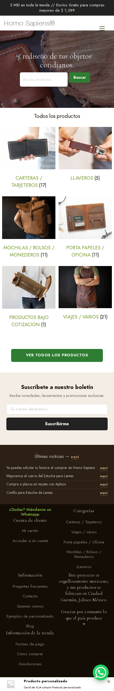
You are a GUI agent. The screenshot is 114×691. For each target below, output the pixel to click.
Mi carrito (30, 530)
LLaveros (84, 566)
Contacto (30, 596)
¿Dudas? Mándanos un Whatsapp (30, 512)
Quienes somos (30, 606)
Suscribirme (57, 424)
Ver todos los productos (57, 355)
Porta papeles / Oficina (84, 542)
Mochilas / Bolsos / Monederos (84, 555)
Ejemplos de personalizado (30, 616)
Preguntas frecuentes (30, 586)
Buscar (79, 77)
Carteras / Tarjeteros (84, 522)
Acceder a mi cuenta (30, 540)
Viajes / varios (84, 532)
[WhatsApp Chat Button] (101, 672)
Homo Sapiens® (29, 23)
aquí (75, 456)
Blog (30, 626)
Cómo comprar (30, 654)
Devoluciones (30, 664)
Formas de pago (30, 644)
